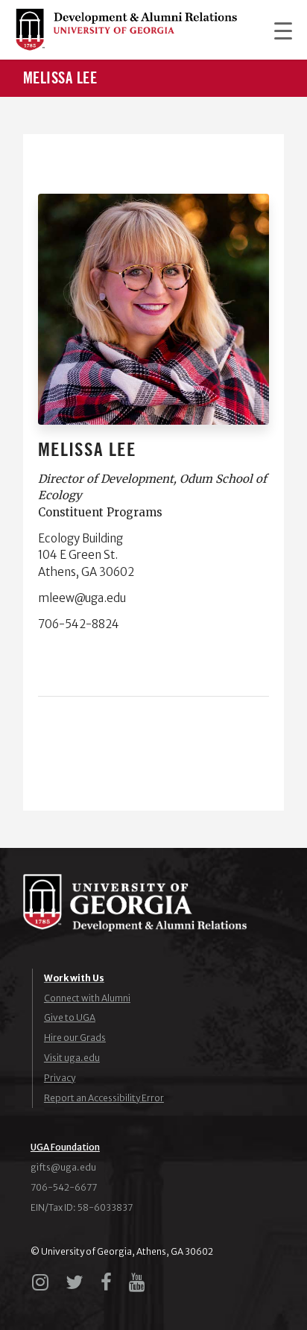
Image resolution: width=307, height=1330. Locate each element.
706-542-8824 (78, 624)
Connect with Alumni (87, 998)
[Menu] (275, 30)
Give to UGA (69, 1017)
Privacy (59, 1077)
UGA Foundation (65, 1147)
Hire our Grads (75, 1037)
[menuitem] (275, 30)
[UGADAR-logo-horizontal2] (126, 30)
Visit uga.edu (72, 1057)
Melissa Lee (60, 78)
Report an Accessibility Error (104, 1097)
